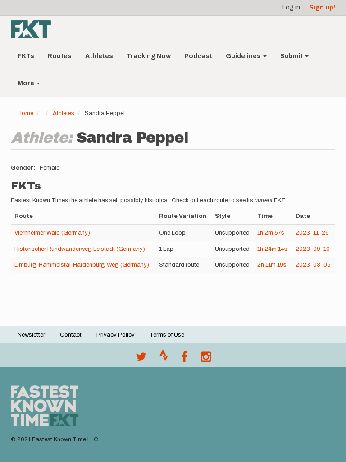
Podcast (198, 56)
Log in (291, 7)
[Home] (34, 29)
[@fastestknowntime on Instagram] (206, 359)
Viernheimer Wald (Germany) (52, 233)
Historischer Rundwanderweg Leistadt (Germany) (79, 249)
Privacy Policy (115, 335)
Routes (60, 56)
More (27, 83)
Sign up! (322, 7)
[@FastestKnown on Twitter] (141, 359)
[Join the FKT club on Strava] (163, 359)
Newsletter (31, 335)
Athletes (99, 56)
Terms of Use (167, 335)
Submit (292, 56)
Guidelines (244, 56)
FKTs (26, 56)
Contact (71, 335)
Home (25, 113)
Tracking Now (149, 56)
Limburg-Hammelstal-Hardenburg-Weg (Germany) (81, 265)
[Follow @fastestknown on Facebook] (184, 359)
